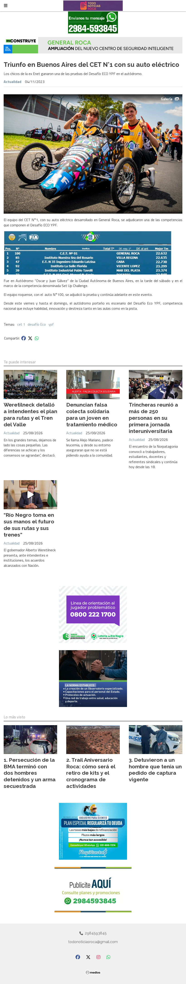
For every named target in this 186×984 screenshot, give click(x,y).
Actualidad (12, 81)
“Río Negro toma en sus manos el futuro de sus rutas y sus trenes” (29, 524)
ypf (51, 324)
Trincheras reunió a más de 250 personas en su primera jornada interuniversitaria (153, 418)
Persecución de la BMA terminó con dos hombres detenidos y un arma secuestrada (30, 773)
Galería (166, 99)
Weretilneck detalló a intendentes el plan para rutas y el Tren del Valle (30, 414)
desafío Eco (37, 324)
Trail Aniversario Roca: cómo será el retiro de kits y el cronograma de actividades (90, 773)
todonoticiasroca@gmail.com (93, 942)
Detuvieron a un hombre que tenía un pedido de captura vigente (155, 769)
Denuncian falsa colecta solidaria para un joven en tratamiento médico (91, 414)
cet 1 (21, 324)
